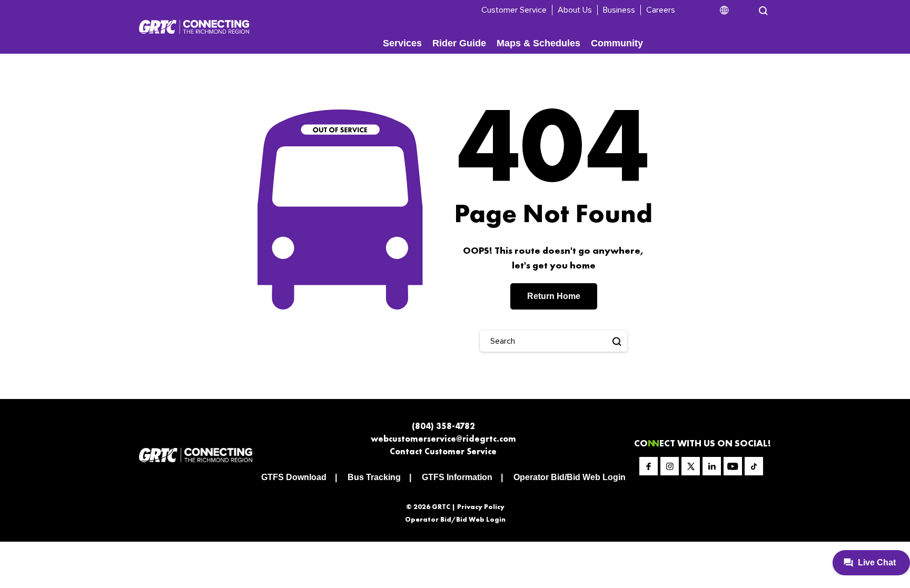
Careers (660, 10)
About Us (575, 10)
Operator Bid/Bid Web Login (569, 477)
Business (619, 10)
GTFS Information (457, 477)
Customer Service (514, 10)
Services (402, 43)
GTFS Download (294, 477)
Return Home (553, 296)
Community (617, 43)
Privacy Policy (481, 506)
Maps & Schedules (538, 43)
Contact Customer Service (443, 451)
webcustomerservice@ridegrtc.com (443, 438)
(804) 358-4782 (443, 426)
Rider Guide (459, 43)
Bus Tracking (374, 477)
